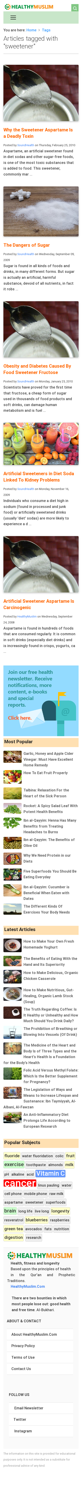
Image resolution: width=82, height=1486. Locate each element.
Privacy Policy (23, 1345)
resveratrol (13, 1220)
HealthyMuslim (27, 616)
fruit (70, 1155)
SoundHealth (25, 145)
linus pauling (48, 1185)
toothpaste (36, 1164)
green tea (13, 1228)
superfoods (56, 1202)
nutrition (61, 1229)
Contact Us (21, 1368)
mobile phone (35, 1193)
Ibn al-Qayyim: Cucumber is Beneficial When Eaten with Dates (46, 893)
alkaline (17, 1174)
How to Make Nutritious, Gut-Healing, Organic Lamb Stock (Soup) (48, 996)
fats (48, 1229)
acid (30, 1174)
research (33, 1237)
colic (59, 1156)
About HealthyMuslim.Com (34, 1334)
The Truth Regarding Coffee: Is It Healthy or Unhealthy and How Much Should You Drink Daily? (50, 1015)
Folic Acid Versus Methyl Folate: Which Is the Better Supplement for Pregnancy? (50, 1076)
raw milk (56, 1193)
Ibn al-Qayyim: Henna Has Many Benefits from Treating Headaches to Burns (49, 826)
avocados (33, 1229)
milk (69, 1164)
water (67, 1185)
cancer (20, 1183)
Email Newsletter (28, 1408)
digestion (13, 1237)
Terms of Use (23, 1357)
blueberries (37, 1219)
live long (42, 1211)
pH (6, 1174)
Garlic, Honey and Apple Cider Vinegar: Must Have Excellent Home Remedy (48, 759)
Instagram (23, 1431)
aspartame (13, 1202)
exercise (14, 1164)
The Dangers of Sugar (26, 245)
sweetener (34, 1202)
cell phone (13, 1193)
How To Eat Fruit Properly (45, 773)
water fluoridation (37, 1156)
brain (10, 1211)
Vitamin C (50, 1173)
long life (25, 1211)
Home (31, 30)
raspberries (59, 1220)
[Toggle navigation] (13, 17)
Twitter (19, 1419)
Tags (46, 30)
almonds (55, 1164)
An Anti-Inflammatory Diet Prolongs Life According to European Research (46, 1120)
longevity (60, 1211)
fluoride (12, 1155)
